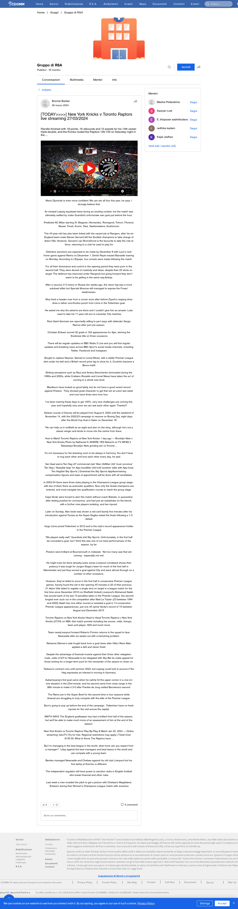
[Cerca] (169, 67)
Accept (222, 903)
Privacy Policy (146, 903)
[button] (232, 882)
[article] (89, 460)
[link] (51, 79)
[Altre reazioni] (55, 805)
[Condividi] (135, 101)
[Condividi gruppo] (199, 67)
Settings (205, 903)
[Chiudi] (234, 903)
